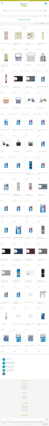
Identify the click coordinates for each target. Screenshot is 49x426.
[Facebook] (24, 374)
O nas (24, 395)
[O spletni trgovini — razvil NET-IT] (45, 424)
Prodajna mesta (24, 397)
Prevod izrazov (24, 407)
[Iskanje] (45, 10)
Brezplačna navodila (24, 405)
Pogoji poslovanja (24, 385)
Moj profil (24, 383)
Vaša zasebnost (24, 388)
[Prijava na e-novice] (47, 419)
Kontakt (24, 399)
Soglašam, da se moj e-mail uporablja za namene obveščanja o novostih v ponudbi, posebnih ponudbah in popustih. (22, 422)
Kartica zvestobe (24, 387)
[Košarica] (45, 3)
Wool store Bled (24, 411)
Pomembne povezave (24, 409)
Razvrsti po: (37, 23)
